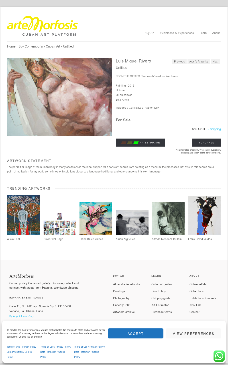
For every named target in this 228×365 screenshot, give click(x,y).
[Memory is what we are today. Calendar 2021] (59, 234)
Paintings (119, 291)
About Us (195, 305)
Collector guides (161, 284)
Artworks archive (124, 312)
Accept (136, 333)
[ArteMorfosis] (114, 27)
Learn (203, 33)
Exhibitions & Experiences (177, 33)
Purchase (206, 142)
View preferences (193, 333)
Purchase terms (161, 312)
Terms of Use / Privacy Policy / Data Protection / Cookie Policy (22, 352)
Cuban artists (198, 284)
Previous (179, 61)
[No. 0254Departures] (132, 234)
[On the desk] (168, 234)
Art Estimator (160, 305)
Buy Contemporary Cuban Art (39, 46)
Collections (196, 291)
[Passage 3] (204, 234)
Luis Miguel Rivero (133, 61)
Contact (194, 312)
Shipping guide (160, 298)
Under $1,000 (121, 305)
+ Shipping (214, 129)
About (216, 33)
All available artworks (126, 284)
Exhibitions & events (202, 298)
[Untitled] (59, 97)
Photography (121, 298)
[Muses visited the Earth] (95, 234)
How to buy (158, 291)
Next (215, 61)
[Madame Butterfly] (23, 234)
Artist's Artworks (198, 61)
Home (11, 46)
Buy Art (149, 33)
